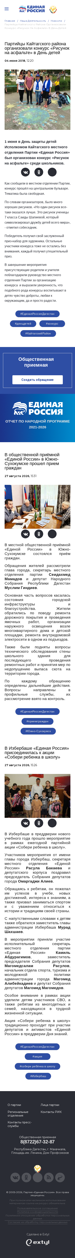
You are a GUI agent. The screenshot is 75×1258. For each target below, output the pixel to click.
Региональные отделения (18, 1113)
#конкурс (52, 323)
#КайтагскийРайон (38, 333)
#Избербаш (38, 1076)
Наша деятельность (33, 20)
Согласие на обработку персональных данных (37, 1222)
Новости (56, 20)
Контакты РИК (51, 1112)
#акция (37, 1056)
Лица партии (50, 1105)
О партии (14, 1105)
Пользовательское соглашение (37, 1208)
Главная (10, 20)
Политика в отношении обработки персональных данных (37, 1217)
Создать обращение (37, 380)
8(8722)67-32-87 (37, 1141)
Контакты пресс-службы (20, 1124)
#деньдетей (23, 323)
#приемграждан (37, 721)
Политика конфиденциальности (37, 1211)
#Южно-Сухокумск (38, 731)
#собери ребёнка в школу (37, 1066)
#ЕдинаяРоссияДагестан (37, 313)
